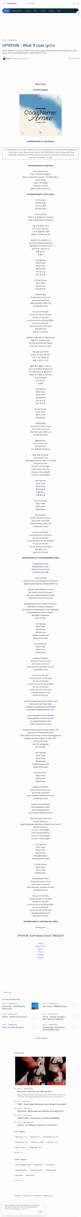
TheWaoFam (12, 3)
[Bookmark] (78, 3)
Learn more (24, 1209)
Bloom (40, 949)
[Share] (75, 58)
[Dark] (74, 3)
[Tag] (13, 1003)
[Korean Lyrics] (7, 992)
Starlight (40, 955)
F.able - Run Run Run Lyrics (13, 1027)
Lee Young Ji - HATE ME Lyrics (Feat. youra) (13, 1007)
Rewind (40, 957)
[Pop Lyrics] (26, 1101)
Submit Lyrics (37, 1196)
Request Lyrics (48, 1196)
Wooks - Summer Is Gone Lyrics (14, 1017)
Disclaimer (17, 1196)
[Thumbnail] (35, 1006)
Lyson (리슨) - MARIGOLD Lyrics (55, 1006)
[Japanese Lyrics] (28, 1122)
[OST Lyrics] (27, 1108)
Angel (40, 943)
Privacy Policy (27, 1196)
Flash (40, 952)
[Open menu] (4, 3)
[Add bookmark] (70, 58)
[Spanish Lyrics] (28, 1088)
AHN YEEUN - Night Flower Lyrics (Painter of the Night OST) (40, 1111)
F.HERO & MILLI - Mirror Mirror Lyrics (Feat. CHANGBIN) (38, 1118)
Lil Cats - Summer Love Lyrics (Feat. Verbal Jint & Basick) (54, 1018)
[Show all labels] (18, 1152)
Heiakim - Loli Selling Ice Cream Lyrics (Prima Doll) (37, 1125)
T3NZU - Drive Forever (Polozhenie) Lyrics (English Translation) (41, 1104)
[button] (18, 1180)
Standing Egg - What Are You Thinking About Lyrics (54, 1028)
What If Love (40, 946)
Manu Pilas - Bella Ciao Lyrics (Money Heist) (34, 1091)
